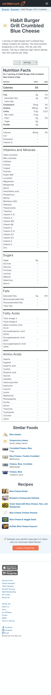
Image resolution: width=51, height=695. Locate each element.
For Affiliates (7, 612)
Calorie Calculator (8, 583)
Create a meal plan (26, 548)
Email (7, 633)
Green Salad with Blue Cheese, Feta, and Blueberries (29, 505)
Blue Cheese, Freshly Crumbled (24, 456)
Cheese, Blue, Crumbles (21, 464)
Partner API (6, 604)
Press (4, 609)
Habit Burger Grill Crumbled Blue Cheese (27, 25)
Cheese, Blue (16, 472)
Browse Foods (7, 580)
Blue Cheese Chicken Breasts (24, 512)
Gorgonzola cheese (19, 440)
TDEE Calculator (8, 586)
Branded (15, 9)
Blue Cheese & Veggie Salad (23, 519)
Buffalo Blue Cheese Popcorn (23, 526)
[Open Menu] (47, 3)
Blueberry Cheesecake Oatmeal (24, 498)
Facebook (8, 627)
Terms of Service (8, 621)
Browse (5, 9)
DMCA (4, 618)
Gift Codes (6, 595)
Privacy (4, 615)
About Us (5, 607)
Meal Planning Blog (9, 592)
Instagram (8, 630)
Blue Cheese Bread (18, 491)
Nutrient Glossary (8, 589)
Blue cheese (15, 434)
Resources (6, 597)
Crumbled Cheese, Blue (21, 448)
